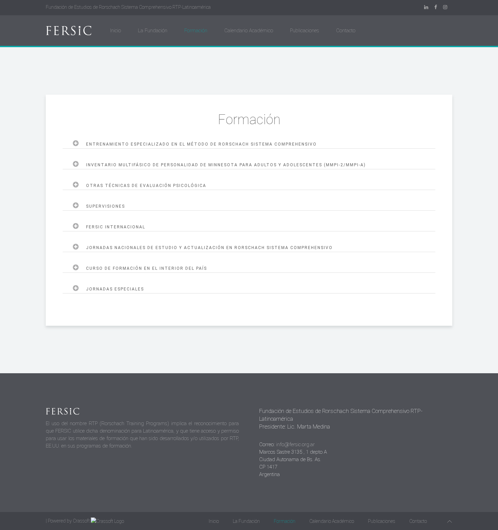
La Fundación (152, 30)
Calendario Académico (248, 30)
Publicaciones (304, 30)
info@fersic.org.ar (295, 444)
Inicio (115, 30)
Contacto (345, 30)
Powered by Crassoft (69, 521)
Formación (195, 30)
